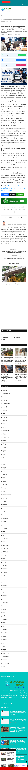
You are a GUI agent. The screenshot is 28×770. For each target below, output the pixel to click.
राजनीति (4, 586)
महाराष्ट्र (5, 572)
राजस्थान (5, 589)
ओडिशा (4, 434)
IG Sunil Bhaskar (12, 207)
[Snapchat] (14, 704)
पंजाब (4, 532)
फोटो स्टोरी (5, 555)
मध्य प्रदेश (5, 565)
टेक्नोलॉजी (5, 501)
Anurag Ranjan (9, 34)
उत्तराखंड (5, 420)
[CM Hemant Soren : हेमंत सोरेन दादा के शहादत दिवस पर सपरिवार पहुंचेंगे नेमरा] (3, 753)
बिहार (4, 559)
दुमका (4, 511)
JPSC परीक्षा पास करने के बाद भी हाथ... (14, 284)
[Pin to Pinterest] (20, 217)
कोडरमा (4, 441)
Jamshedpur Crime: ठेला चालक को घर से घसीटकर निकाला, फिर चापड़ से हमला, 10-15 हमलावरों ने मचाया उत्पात (20, 359)
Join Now (22, 55)
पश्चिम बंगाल (5, 538)
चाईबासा (4, 481)
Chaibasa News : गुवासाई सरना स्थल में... (10, 759)
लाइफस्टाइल (5, 602)
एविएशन (4, 427)
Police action (4, 212)
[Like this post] (15, 217)
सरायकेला (5, 629)
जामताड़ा (5, 491)
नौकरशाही (5, 528)
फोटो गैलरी (5, 552)
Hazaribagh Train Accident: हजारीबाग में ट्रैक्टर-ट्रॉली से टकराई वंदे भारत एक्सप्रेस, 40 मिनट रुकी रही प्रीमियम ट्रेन (7, 377)
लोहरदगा (5, 609)
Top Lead (5, 400)
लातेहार (4, 606)
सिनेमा (4, 643)
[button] (11, 2)
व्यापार (4, 623)
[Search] (26, 15)
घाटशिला (5, 474)
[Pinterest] (9, 704)
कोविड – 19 (5, 444)
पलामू (4, 535)
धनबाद (4, 522)
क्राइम (4, 447)
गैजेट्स (4, 468)
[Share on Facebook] (17, 217)
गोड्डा (4, 471)
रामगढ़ (4, 592)
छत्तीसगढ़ (5, 484)
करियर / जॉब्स (6, 437)
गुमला (4, 464)
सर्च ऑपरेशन (5, 633)
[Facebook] (2, 704)
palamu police (14, 209)
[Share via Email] (21, 217)
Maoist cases (20, 207)
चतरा (4, 478)
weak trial (12, 212)
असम (4, 414)
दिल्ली (4, 508)
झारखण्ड (5, 498)
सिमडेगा (4, 646)
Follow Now (22, 60)
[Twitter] (4, 704)
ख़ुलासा (4, 451)
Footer (4, 397)
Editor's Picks (6, 393)
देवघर (4, 515)
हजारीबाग (5, 660)
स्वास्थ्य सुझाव (6, 656)
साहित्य (4, 636)
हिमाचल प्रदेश (6, 663)
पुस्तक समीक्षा (6, 545)
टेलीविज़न (5, 505)
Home (2, 19)
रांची (4, 582)
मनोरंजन (4, 569)
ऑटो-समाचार (6, 430)
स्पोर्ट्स (4, 650)
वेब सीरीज (5, 619)
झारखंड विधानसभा (7, 495)
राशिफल (4, 596)
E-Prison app (4, 207)
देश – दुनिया (5, 518)
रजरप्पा (4, 579)
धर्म (3, 525)
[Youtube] (11, 704)
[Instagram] (7, 704)
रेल (3, 599)
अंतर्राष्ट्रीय (5, 407)
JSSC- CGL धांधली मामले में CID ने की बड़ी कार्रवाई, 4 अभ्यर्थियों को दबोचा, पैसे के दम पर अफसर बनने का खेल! (21, 376)
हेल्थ (4, 666)
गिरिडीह (4, 461)
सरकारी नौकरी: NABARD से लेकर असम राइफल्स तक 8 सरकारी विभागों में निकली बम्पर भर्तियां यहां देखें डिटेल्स (18, 713)
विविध (4, 613)
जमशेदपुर (5, 488)
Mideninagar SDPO (5, 209)
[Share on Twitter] (18, 217)
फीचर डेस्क (5, 548)
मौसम (4, 575)
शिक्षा (4, 626)
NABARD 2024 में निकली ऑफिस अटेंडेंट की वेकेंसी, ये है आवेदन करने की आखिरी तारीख (18, 720)
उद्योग (4, 424)
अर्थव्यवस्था (5, 410)
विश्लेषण (4, 616)
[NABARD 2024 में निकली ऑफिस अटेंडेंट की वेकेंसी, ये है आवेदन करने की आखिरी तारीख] (5, 721)
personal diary (22, 209)
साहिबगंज (5, 640)
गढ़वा (4, 457)
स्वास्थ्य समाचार (6, 653)
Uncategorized (7, 404)
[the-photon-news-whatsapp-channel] (14, 199)
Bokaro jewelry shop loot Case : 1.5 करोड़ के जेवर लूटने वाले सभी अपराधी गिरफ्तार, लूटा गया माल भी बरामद (14, 188)
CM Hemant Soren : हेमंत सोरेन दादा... (10, 753)
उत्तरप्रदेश (5, 417)
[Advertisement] (14, 310)
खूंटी (4, 454)
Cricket (5, 390)
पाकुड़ (4, 542)
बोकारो (4, 562)
